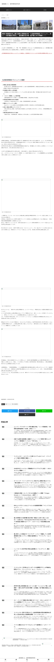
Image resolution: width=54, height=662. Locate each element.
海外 (4, 404)
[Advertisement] (27, 66)
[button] (50, 24)
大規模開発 (16, 404)
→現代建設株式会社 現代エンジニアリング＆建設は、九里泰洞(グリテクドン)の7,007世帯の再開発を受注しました (26, 53)
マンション (9, 404)
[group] (9, 24)
